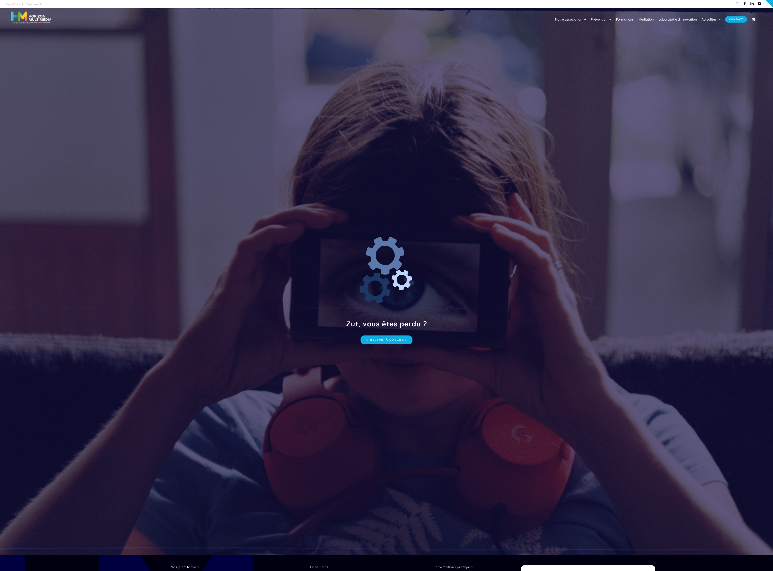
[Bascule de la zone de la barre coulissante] (769, 3)
